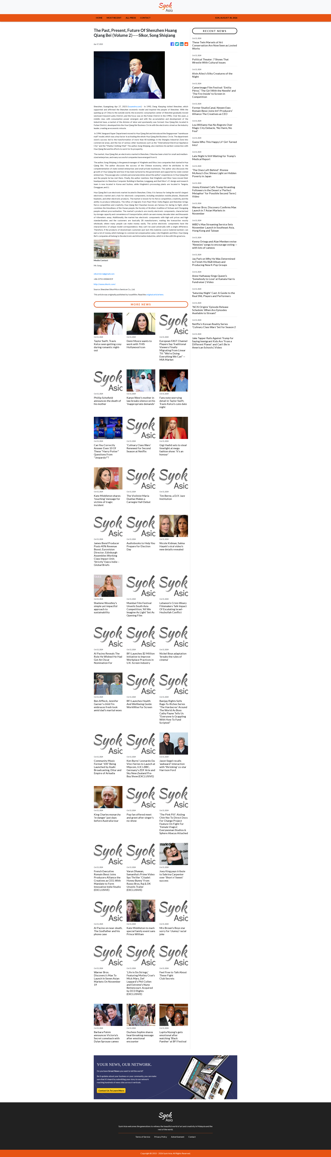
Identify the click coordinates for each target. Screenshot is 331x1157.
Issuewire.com (134, 106)
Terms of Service (142, 1136)
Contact (192, 1136)
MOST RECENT (114, 17)
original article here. (155, 294)
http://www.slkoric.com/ (105, 284)
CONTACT (145, 17)
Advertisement (177, 1136)
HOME (99, 17)
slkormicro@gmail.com (104, 274)
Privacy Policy (160, 1136)
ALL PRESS (131, 17)
